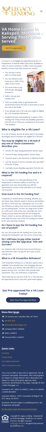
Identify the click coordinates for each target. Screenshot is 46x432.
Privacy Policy (7, 357)
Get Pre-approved (14, 48)
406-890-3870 (10, 321)
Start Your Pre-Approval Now (23, 300)
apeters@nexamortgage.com (16, 325)
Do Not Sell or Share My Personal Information (19, 409)
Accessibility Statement (10, 361)
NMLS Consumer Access (11, 365)
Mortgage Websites (18, 423)
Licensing (5, 353)
